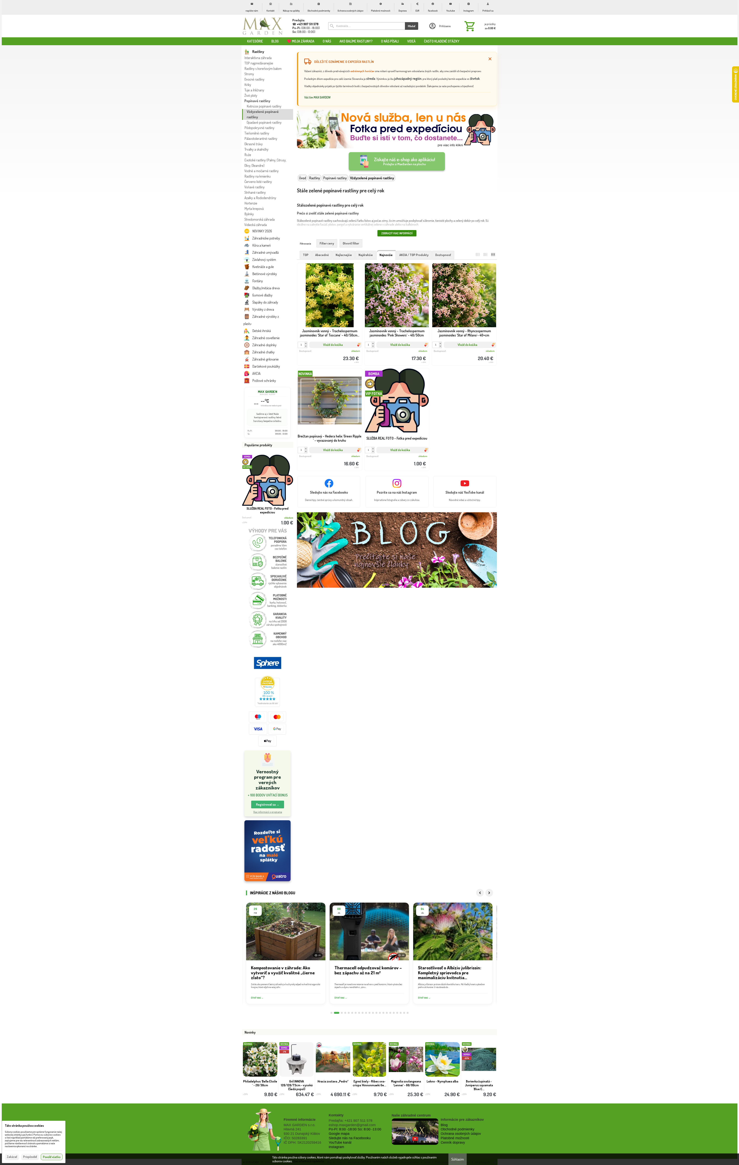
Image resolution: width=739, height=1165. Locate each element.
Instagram (336, 1147)
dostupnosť (443, 255)
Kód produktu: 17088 (327, 351)
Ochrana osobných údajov (461, 1134)
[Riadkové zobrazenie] (478, 254)
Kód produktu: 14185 (327, 457)
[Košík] (479, 26)
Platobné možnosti (455, 1138)
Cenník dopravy (453, 1142)
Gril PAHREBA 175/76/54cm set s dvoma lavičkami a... (479, 1085)
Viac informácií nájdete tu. (308, 1161)
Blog (444, 1125)
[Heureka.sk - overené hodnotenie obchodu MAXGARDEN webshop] (267, 706)
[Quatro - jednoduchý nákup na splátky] (267, 850)
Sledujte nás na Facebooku (350, 1138)
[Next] (489, 893)
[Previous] (480, 893)
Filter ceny (327, 243)
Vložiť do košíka (333, 345)
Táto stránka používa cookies (24, 1125)
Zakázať (12, 1157)
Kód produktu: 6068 (461, 351)
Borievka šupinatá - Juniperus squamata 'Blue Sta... (297, 1085)
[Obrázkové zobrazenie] (493, 254)
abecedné (322, 255)
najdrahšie (366, 255)
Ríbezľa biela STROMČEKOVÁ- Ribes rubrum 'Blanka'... (405, 1085)
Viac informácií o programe (267, 812)
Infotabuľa (333, 1081)
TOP (305, 255)
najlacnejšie (344, 255)
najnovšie (386, 255)
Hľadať (411, 26)
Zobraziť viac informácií (397, 233)
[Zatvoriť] (490, 59)
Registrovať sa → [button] (267, 804)
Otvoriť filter (351, 243)
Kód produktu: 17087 (394, 351)
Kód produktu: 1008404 (394, 457)
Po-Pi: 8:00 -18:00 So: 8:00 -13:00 (355, 1129)
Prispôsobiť (30, 1157)
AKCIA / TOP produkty (414, 255)
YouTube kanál (340, 1142)
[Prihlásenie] (439, 26)
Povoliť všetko (51, 1157)
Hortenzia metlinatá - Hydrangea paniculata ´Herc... (442, 1085)
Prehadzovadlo (369, 1081)
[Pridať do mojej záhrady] (344, 352)
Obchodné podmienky (457, 1129)
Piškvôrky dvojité (260, 1081)
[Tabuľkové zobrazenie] (485, 254)
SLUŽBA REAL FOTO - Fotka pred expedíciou (267, 510)
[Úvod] (263, 26)
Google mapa (339, 1134)
